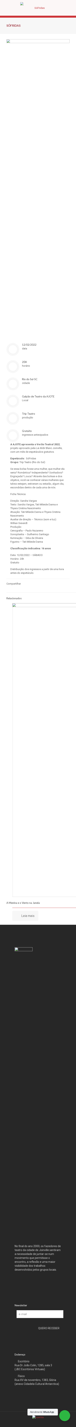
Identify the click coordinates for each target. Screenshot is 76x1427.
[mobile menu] (70, 8)
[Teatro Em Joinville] (38, 8)
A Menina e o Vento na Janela (23, 902)
